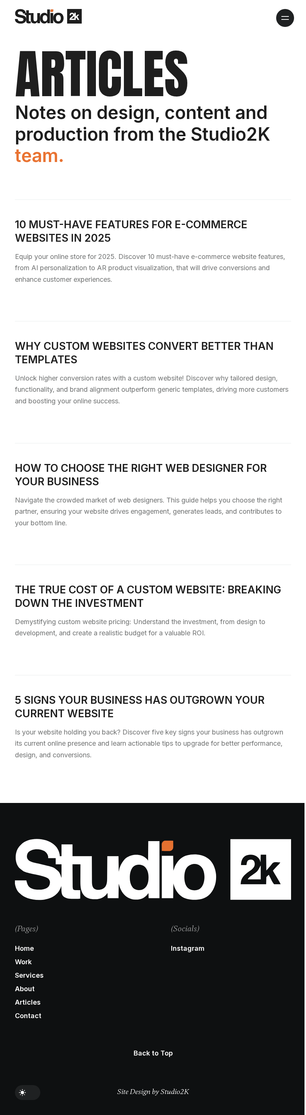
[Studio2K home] (48, 16)
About (25, 989)
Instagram (187, 948)
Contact (28, 1016)
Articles (28, 1002)
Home (24, 948)
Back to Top (153, 1053)
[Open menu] (285, 18)
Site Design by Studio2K (153, 1091)
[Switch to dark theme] (27, 1092)
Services (29, 975)
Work (23, 962)
